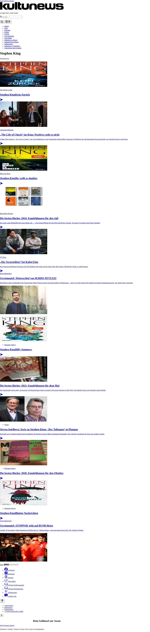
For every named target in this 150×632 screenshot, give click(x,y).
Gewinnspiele (9, 36)
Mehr (2, 565)
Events (6, 34)
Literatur (7, 30)
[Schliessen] (1, 615)
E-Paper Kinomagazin (15, 589)
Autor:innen (8, 605)
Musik (6, 26)
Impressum (8, 607)
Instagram (11, 574)
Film (6, 28)
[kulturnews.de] (32, 9)
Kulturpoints (12, 593)
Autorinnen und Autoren (12, 48)
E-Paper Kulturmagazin (16, 585)
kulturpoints (8, 44)
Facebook (11, 570)
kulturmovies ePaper (11, 42)
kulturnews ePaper (10, 40)
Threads (10, 578)
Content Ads (12, 596)
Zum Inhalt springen (7, 1)
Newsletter (8, 38)
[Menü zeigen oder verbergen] (7, 22)
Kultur (6, 32)
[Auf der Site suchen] (2, 22)
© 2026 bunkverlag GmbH (13, 611)
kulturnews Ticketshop (12, 46)
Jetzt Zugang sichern (7, 625)
